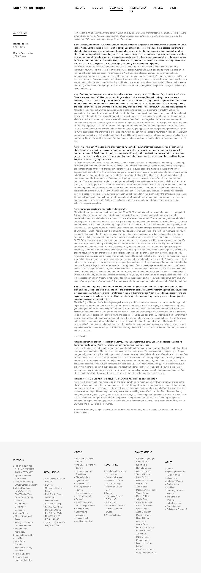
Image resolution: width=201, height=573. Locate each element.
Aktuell (158, 8)
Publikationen (138, 8)
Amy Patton (20, 33)
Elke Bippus (20, 56)
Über (173, 8)
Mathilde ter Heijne (29, 7)
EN (131, 11)
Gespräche (116, 8)
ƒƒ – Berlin (20, 47)
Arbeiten (97, 8)
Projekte (79, 8)
